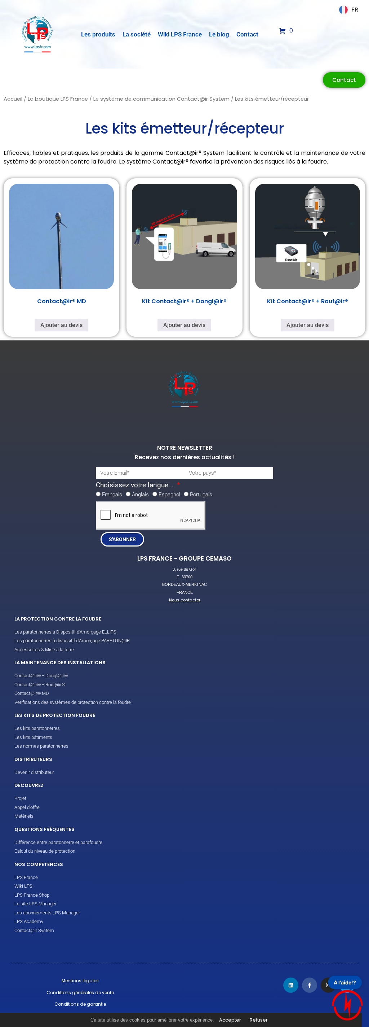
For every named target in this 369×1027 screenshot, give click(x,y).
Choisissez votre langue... (135, 485)
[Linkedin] (290, 985)
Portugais (201, 494)
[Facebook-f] (309, 985)
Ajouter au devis (61, 325)
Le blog (219, 34)
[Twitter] (347, 985)
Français (112, 494)
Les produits (98, 34)
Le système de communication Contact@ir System (161, 99)
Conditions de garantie (80, 1004)
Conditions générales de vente (80, 992)
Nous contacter (184, 600)
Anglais (140, 494)
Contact (247, 34)
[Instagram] (328, 985)
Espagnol (169, 494)
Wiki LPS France (180, 34)
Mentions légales (80, 981)
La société (137, 34)
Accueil (13, 99)
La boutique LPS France (58, 99)
